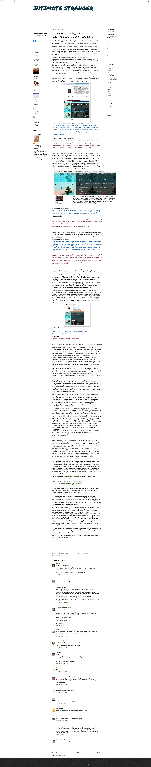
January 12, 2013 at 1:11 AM (61, 583)
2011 (109, 85)
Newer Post (54, 752)
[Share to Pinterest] (87, 553)
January (111, 72)
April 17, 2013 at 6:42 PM (61, 743)
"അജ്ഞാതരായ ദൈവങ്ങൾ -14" (65, 481)
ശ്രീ (57, 652)
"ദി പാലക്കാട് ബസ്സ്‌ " (35, 64)
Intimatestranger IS (37, 38)
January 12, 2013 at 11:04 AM (62, 602)
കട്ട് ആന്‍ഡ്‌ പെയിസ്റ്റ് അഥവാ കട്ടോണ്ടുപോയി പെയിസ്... (113, 77)
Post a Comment (57, 746)
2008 (109, 91)
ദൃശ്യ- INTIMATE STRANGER (39, 144)
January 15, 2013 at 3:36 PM (61, 671)
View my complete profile (38, 159)
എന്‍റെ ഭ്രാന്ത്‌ (110, 48)
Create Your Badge (37, 43)
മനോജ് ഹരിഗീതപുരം (61, 579)
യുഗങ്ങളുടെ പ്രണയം (112, 106)
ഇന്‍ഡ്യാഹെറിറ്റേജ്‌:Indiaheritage (64, 739)
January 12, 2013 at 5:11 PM (61, 636)
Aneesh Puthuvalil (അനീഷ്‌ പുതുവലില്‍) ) (65, 676)
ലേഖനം (61, 555)
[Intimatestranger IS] (34, 41)
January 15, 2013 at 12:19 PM (62, 663)
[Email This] (81, 553)
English (108, 50)
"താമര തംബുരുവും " (82, 57)
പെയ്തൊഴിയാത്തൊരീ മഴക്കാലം (73, 76)
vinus (57, 688)
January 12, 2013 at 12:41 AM (62, 574)
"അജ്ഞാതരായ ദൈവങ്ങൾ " (74, 476)
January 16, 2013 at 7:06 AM (61, 684)
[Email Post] (78, 553)
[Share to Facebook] (86, 553)
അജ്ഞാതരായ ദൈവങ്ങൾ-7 (65, 484)
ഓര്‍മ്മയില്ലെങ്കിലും (68, 78)
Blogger (88, 764)
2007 (109, 93)
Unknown (58, 667)
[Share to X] (84, 553)
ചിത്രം (108, 56)
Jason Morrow (78, 764)
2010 (109, 87)
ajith (57, 563)
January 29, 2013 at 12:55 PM (62, 712)
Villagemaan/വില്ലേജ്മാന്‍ (62, 607)
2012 (109, 82)
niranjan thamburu (60, 587)
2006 (109, 95)
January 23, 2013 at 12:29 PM (62, 703)
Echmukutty (58, 716)
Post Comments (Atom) (61, 755)
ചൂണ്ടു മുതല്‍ (78, 481)
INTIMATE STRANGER (63, 8)
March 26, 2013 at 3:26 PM (61, 720)
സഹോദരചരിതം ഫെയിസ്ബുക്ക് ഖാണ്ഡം (36, 102)
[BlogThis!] (83, 553)
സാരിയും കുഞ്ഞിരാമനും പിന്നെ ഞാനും (36, 53)
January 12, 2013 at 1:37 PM (61, 625)
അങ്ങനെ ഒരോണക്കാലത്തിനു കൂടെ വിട (36, 76)
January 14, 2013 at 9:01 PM (61, 647)
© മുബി (58, 629)
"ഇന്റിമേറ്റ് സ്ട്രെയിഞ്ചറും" (68, 57)
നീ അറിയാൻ (110, 112)
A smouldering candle (111, 110)
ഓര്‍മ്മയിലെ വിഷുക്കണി (109, 114)
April (110, 68)
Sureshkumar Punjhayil (61, 697)
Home (77, 752)
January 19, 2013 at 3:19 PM (61, 692)
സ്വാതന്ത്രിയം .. (111, 108)
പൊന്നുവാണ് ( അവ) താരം (36, 89)
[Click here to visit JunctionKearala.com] (36, 113)
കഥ (107, 52)
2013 (109, 66)
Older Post (100, 752)
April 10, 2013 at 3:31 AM (61, 734)
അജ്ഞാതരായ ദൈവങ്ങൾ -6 (65, 483)
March (110, 70)
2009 (109, 89)
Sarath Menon (59, 725)
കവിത (108, 46)
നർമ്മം (57, 555)
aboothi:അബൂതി (60, 641)
